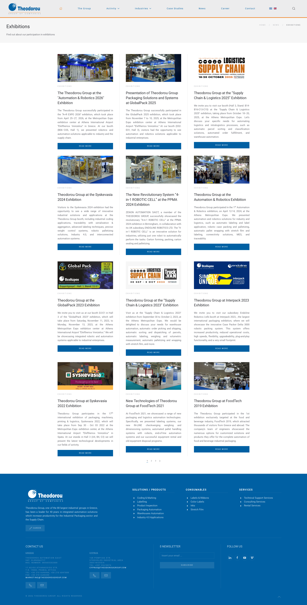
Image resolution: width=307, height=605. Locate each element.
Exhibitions (18, 26)
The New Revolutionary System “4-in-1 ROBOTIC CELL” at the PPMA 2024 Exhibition (152, 200)
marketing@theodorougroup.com (46, 578)
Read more (85, 146)
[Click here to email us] (42, 585)
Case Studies (175, 8)
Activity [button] (111, 8)
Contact (250, 8)
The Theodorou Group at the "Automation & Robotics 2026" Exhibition (81, 98)
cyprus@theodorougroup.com (108, 568)
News (202, 8)
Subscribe (187, 565)
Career (225, 8)
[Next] (160, 461)
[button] (294, 8)
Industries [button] (141, 8)
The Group (84, 8)
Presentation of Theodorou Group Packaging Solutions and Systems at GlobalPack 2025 (152, 98)
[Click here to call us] (30, 585)
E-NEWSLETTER (170, 546)
